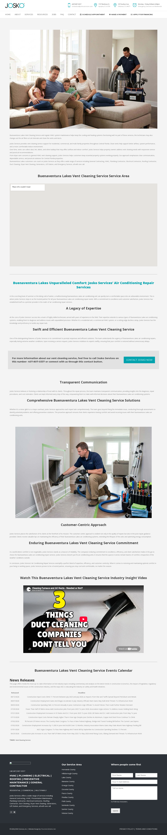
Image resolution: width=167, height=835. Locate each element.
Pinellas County (68, 797)
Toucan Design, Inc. (48, 829)
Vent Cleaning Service (23, 740)
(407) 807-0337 (19, 771)
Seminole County (68, 805)
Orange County (68, 785)
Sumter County (67, 809)
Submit (115, 811)
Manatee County (68, 781)
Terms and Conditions (146, 829)
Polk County (66, 801)
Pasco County (67, 793)
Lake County (66, 777)
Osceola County (68, 789)
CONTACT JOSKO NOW (139, 360)
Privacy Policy (127, 829)
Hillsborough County (69, 773)
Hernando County (68, 769)
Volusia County (67, 813)
